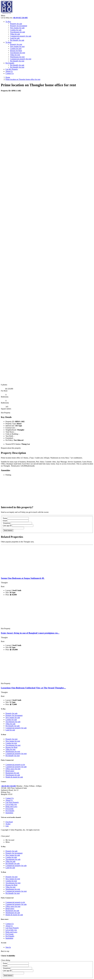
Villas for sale (15, 34)
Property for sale (16, 24)
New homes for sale (17, 28)
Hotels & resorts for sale (14, 777)
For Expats (9, 809)
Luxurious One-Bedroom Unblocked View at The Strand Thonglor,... (33, 688)
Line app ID (7, 525)
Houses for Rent (16, 51)
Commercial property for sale (20, 36)
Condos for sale (15, 30)
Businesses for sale (12, 773)
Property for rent (16, 44)
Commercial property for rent (20, 59)
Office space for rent (13, 769)
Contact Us (10, 73)
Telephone (6, 523)
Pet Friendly (10, 63)
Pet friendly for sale (17, 40)
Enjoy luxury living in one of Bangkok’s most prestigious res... (30, 633)
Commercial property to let (15, 765)
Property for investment (18, 26)
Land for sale (15, 38)
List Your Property (12, 802)
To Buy (8, 22)
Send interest (8, 530)
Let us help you (11, 804)
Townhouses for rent (17, 53)
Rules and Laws (11, 806)
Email (5, 521)
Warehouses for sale (13, 775)
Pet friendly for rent (17, 61)
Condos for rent (15, 49)
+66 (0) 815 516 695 (20, 18)
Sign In (8, 947)
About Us (9, 71)
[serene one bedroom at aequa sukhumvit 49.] (26, 574)
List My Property (12, 69)
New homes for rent (17, 46)
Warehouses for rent (17, 57)
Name (5, 518)
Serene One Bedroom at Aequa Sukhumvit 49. (22, 578)
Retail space (10, 771)
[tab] (10, 840)
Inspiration (9, 813)
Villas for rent (15, 55)
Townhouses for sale (17, 32)
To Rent (8, 42)
